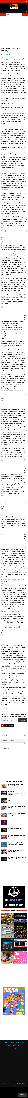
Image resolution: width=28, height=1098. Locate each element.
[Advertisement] (14, 32)
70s (6, 725)
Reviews (11, 725)
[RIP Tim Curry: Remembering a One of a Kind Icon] (4, 808)
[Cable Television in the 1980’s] (4, 822)
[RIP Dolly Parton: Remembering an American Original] (4, 852)
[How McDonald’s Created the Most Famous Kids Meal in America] (4, 786)
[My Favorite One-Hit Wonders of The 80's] (20, 944)
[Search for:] (14, 14)
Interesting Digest (16, 1045)
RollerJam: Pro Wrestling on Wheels (16, 828)
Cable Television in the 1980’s (15, 821)
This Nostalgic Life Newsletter (17, 1044)
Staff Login (14, 1048)
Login (25, 735)
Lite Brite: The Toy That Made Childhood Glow (17, 799)
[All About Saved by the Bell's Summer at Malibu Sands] (7, 957)
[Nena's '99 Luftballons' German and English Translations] (7, 944)
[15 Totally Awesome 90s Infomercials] (7, 931)
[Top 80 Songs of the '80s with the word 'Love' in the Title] (20, 957)
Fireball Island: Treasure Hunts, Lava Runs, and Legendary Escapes (16, 836)
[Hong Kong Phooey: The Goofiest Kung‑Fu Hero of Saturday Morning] (4, 844)
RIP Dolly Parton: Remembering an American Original (16, 850)
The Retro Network (6, 1044)
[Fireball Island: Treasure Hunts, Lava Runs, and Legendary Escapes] (4, 837)
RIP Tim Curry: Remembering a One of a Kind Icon (17, 806)
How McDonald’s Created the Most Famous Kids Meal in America (16, 785)
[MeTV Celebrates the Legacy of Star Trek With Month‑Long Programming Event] (4, 859)
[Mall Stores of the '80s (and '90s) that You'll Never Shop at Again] (7, 919)
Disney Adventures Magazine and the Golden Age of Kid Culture (16, 814)
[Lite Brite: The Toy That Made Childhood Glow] (4, 800)
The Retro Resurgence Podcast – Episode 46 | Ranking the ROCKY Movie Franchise (17, 793)
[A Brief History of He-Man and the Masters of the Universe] (20, 919)
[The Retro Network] (14, 8)
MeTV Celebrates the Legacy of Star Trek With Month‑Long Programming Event (17, 858)
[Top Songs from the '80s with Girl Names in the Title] (20, 931)
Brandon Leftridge (6, 54)
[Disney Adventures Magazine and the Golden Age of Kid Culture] (4, 815)
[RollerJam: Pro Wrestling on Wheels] (4, 830)
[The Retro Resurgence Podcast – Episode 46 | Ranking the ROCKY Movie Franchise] (4, 793)
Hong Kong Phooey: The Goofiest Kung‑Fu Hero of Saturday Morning (16, 843)
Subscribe (22, 720)
